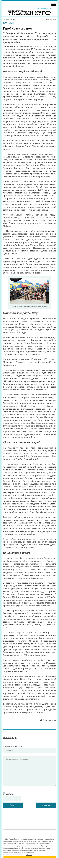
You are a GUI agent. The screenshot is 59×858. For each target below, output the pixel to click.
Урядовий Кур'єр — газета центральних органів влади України (29, 11)
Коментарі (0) (9, 737)
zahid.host (29, 855)
